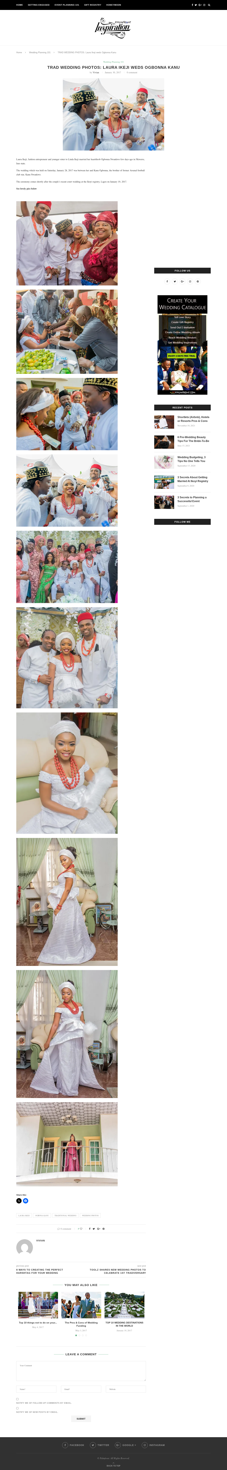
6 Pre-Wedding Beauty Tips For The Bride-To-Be (193, 439)
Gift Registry (92, 5)
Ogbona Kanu (42, 1215)
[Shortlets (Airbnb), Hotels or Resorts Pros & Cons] (164, 422)
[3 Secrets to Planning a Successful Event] (164, 502)
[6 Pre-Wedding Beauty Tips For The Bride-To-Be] (164, 442)
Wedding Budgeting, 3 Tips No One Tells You (191, 459)
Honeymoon (113, 5)
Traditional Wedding (65, 1215)
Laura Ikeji (24, 1215)
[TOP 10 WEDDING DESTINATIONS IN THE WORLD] (124, 1305)
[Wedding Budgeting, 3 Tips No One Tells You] (164, 462)
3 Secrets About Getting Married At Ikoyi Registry (192, 479)
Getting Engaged (39, 5)
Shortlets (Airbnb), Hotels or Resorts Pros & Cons (193, 419)
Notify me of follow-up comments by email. (44, 1403)
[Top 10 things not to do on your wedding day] (38, 1305)
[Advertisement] (179, 207)
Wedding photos (90, 1215)
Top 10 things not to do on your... (38, 1322)
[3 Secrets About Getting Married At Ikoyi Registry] (164, 482)
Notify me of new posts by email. (37, 1412)
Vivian (96, 72)
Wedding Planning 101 (40, 52)
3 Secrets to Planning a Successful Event (192, 499)
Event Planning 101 (67, 5)
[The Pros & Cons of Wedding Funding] (81, 1305)
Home (19, 5)
